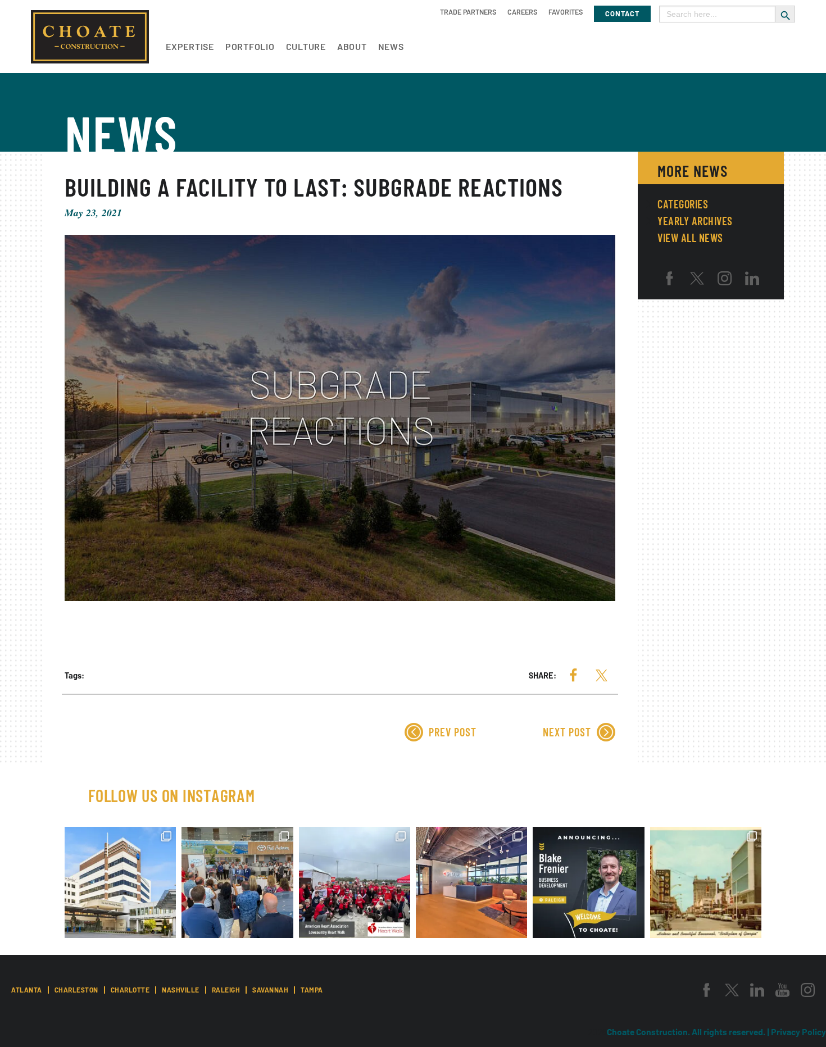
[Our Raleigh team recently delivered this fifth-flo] (471, 882)
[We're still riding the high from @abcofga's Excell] (705, 882)
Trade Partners (468, 11)
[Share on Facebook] (573, 675)
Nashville (180, 990)
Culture (306, 46)
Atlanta (26, 990)
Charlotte (130, 990)
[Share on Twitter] (601, 675)
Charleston (76, 990)
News (391, 46)
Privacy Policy (798, 1031)
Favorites (565, 11)
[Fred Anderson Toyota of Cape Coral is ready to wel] (237, 882)
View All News (690, 237)
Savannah (270, 990)
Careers (522, 11)
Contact (622, 13)
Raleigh (226, 990)
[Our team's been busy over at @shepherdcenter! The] (120, 882)
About (352, 46)
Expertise (190, 46)
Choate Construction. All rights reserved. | (689, 1031)
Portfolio (250, 46)
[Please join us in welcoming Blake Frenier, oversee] (588, 882)
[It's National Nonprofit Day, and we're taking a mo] (354, 882)
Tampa (312, 990)
